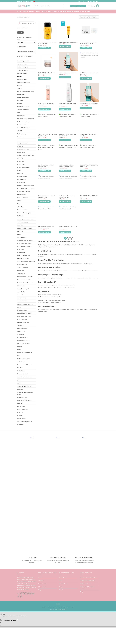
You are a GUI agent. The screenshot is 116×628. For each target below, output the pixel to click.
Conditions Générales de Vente (88, 577)
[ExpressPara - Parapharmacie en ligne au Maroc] (23, 6)
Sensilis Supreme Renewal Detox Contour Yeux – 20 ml (67, 196)
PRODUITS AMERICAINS (24, 377)
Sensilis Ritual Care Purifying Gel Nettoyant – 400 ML (46, 165)
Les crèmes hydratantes (44, 270)
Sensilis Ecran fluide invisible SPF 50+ (68, 42)
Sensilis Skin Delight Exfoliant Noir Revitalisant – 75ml (67, 135)
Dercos (19, 307)
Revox (19, 383)
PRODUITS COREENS (23, 343)
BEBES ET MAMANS (68, 11)
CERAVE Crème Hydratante (25, 240)
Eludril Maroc (21, 152)
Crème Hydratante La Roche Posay (25, 393)
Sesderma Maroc (21, 237)
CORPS (37, 11)
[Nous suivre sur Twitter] (91, 1)
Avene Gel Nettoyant (23, 289)
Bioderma (20, 100)
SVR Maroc (20, 325)
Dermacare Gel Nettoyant (24, 365)
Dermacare (20, 140)
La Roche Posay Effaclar (23, 358)
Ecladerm (19, 415)
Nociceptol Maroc (22, 79)
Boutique (25, 11)
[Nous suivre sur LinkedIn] (96, 1)
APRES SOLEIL (21, 331)
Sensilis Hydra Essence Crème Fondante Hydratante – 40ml (66, 165)
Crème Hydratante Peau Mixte (25, 185)
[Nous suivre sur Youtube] (97, 1)
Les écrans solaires (43, 254)
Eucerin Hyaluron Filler (23, 191)
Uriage (19, 349)
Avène (19, 234)
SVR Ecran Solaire (22, 298)
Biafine (19, 380)
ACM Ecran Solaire (22, 409)
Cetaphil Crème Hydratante (24, 276)
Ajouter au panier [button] (44, 47)
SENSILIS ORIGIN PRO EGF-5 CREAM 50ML (89, 196)
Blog (79, 1)
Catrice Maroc (21, 295)
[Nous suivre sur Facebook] (85, 1)
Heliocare (20, 173)
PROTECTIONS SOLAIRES (24, 246)
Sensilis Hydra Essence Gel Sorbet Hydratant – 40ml (46, 196)
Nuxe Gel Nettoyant (22, 197)
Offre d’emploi (42, 586)
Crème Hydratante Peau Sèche (25, 219)
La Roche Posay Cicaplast (24, 121)
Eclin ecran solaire (22, 176)
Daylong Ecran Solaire (23, 340)
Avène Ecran (20, 334)
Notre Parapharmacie (23, 61)
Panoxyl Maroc (21, 418)
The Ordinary (21, 137)
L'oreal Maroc (21, 164)
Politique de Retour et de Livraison (87, 588)
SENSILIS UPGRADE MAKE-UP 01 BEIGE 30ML (46, 73)
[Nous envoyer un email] (93, 1)
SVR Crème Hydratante (23, 82)
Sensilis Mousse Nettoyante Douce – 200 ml (68, 104)
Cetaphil (19, 103)
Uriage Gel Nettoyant (23, 97)
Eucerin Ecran (21, 161)
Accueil (19, 11)
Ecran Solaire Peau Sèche (24, 279)
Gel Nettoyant (21, 406)
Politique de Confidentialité (87, 580)
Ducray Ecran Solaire (23, 210)
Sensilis (19, 76)
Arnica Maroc (21, 361)
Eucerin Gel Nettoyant (23, 167)
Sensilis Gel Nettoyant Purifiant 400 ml (89, 103)
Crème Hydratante (22, 70)
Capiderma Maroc (22, 64)
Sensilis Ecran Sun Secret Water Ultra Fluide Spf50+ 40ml (47, 42)
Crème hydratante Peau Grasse (25, 155)
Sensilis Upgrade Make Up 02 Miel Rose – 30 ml (88, 135)
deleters (19, 85)
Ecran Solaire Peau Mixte (24, 316)
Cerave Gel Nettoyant (23, 106)
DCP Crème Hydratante (23, 255)
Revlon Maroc (21, 371)
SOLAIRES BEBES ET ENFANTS (25, 188)
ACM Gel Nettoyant (22, 267)
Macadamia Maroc (22, 337)
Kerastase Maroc (22, 124)
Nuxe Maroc (20, 225)
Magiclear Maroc (22, 310)
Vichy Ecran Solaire (22, 222)
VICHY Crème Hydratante (24, 421)
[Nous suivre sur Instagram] (87, 1)
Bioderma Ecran (21, 179)
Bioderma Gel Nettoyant (24, 213)
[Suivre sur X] (90, 1)
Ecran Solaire (52, 11)
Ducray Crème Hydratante (24, 352)
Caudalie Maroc (21, 194)
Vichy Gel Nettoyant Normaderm (26, 261)
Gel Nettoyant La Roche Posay (25, 91)
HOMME (60, 11)
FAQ (83, 1)
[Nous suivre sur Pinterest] (94, 1)
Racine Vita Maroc (22, 397)
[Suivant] (71, 238)
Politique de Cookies (85, 583)
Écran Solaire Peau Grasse (24, 243)
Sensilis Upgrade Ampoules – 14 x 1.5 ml (68, 227)
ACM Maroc (20, 207)
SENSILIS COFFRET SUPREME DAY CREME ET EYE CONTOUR (88, 42)
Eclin (18, 355)
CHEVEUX (43, 11)
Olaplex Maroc (21, 94)
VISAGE (31, 11)
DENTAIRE (20, 231)
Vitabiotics (20, 368)
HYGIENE (20, 146)
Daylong (19, 346)
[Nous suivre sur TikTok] (88, 1)
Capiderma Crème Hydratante (25, 118)
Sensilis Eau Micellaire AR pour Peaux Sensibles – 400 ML (47, 135)
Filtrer (20, 32)
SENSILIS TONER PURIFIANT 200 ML (68, 73)
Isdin (18, 112)
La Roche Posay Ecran (23, 322)
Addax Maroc (21, 273)
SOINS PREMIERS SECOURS (25, 304)
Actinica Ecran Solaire (23, 109)
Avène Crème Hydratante (24, 313)
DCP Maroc (20, 216)
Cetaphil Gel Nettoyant (23, 127)
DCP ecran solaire (22, 73)
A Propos (76, 11)
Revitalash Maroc (22, 264)
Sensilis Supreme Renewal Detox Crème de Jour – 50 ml (46, 227)
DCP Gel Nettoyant (22, 328)
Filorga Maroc (21, 115)
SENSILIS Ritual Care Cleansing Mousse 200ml (45, 104)
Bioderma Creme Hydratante (25, 282)
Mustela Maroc (21, 252)
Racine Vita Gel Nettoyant (24, 228)
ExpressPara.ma (87, 263)
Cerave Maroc (21, 270)
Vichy (18, 203)
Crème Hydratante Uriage (24, 386)
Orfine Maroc (21, 285)
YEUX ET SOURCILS (22, 301)
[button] (78, 6)
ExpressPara (78, 309)
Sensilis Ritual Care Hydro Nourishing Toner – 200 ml (89, 73)
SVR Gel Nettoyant (22, 67)
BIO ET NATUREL (22, 319)
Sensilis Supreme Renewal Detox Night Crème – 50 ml (89, 165)
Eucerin (19, 170)
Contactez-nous (85, 11)
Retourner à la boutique (20, 616)
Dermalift (20, 389)
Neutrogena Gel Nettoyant (24, 400)
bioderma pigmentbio (23, 149)
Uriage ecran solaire (22, 374)
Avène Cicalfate (21, 292)
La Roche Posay (21, 134)
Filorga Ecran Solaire (22, 143)
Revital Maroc (21, 182)
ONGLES (19, 131)
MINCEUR (20, 412)
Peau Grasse (20, 424)
